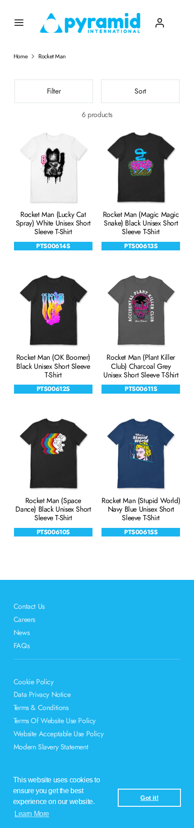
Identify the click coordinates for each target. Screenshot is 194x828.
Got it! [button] (149, 797)
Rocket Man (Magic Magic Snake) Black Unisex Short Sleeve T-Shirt (141, 223)
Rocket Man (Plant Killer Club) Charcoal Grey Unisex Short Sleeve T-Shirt (140, 366)
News (21, 632)
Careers (24, 619)
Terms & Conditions (41, 707)
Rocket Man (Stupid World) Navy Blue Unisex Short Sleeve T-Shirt (141, 509)
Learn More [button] (31, 814)
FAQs (21, 645)
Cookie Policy (34, 682)
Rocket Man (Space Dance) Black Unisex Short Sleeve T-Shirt (53, 509)
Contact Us (29, 606)
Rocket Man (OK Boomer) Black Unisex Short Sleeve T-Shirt (53, 366)
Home (21, 56)
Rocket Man (51, 56)
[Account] (160, 19)
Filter (54, 91)
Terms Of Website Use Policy (55, 720)
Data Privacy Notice (42, 694)
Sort (140, 91)
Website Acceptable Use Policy (58, 734)
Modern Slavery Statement (51, 747)
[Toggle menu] (19, 22)
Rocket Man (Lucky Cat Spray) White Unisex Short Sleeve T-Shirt (53, 223)
